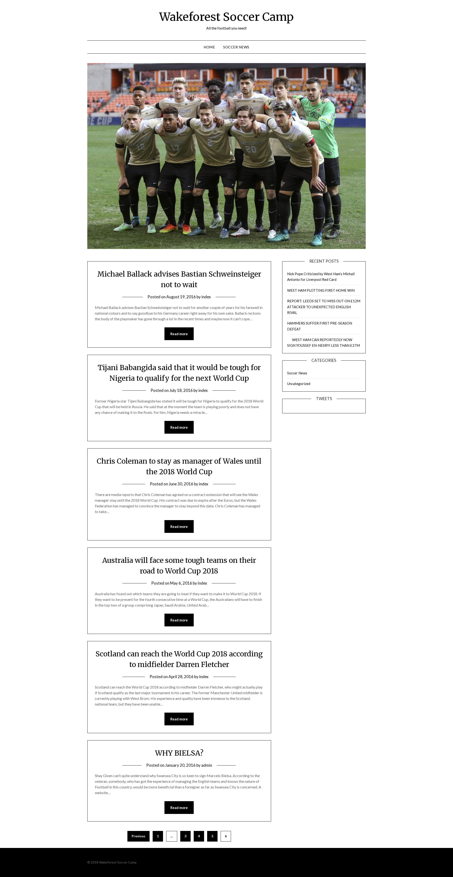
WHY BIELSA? (179, 753)
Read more (179, 334)
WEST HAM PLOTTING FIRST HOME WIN (321, 290)
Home (209, 47)
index (206, 296)
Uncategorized (298, 383)
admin (206, 765)
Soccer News (236, 47)
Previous (138, 836)
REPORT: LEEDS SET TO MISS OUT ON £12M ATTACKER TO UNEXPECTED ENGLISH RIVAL (323, 307)
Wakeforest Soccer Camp (226, 17)
